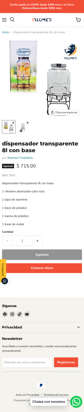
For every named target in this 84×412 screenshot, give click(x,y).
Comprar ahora (42, 268)
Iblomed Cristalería (20, 158)
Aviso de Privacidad (27, 395)
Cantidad (7, 232)
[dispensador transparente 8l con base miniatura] (8, 126)
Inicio (5, 32)
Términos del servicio (56, 395)
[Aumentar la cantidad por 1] (37, 241)
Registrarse (66, 362)
